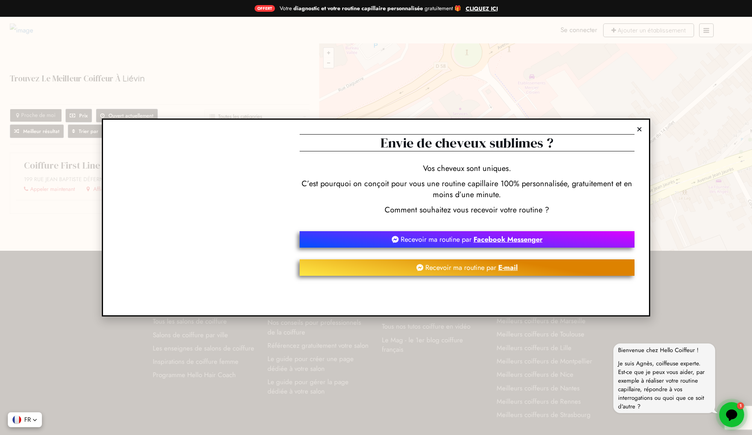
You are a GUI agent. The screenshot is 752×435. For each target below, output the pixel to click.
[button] (25, 419)
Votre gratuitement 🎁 (370, 8)
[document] (376, 217)
